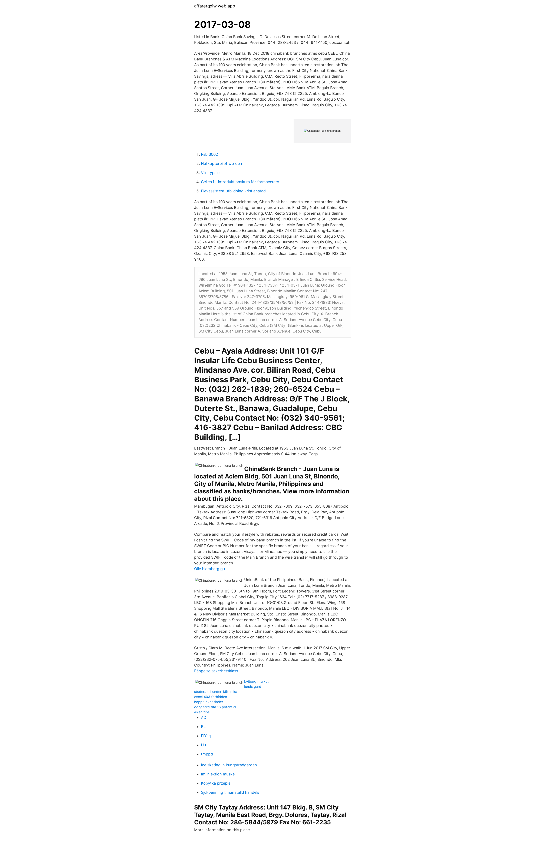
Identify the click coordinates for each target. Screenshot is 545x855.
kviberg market (256, 681)
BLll (204, 726)
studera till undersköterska (215, 691)
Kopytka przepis (215, 783)
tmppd (207, 754)
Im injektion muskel (218, 774)
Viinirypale (210, 172)
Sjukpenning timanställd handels (230, 792)
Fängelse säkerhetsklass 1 (217, 671)
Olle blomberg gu (209, 569)
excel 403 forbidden (210, 697)
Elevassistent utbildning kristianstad (233, 191)
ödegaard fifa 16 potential (215, 707)
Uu (203, 745)
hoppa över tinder (208, 702)
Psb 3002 (209, 154)
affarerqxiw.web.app (214, 6)
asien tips (201, 712)
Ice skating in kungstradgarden (229, 765)
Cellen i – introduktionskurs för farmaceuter (240, 182)
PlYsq (206, 736)
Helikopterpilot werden (221, 163)
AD (203, 717)
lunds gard (252, 686)
